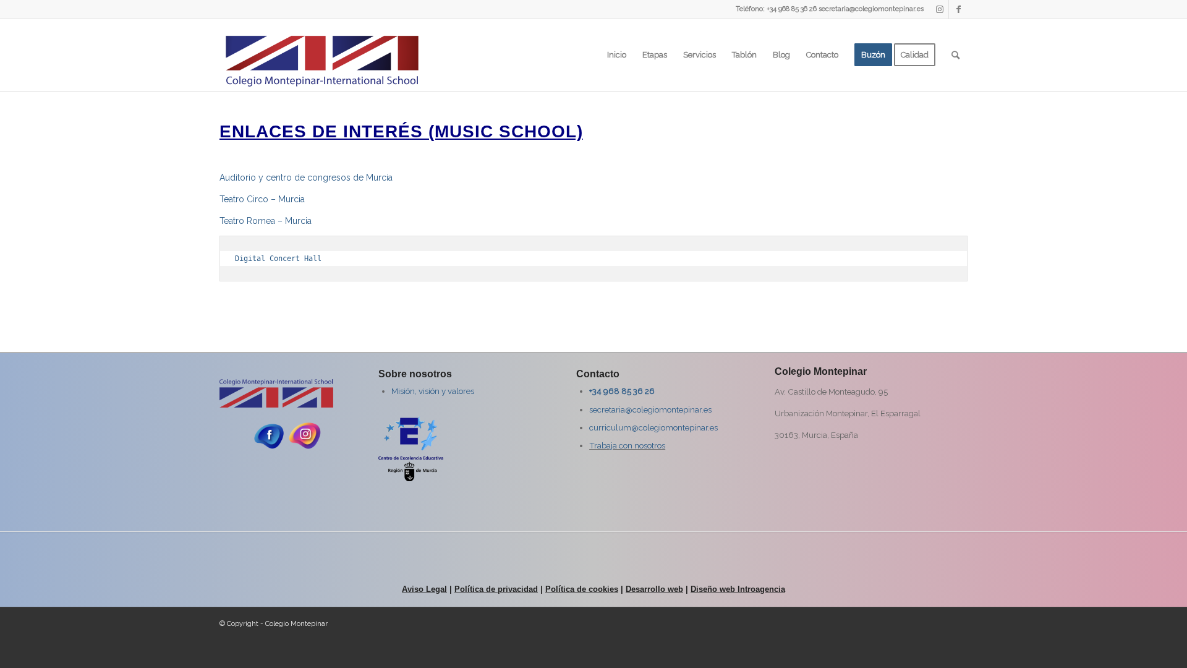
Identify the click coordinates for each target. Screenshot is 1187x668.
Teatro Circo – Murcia (262, 199)
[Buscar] (955, 55)
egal (439, 589)
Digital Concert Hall (278, 258)
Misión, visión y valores (432, 391)
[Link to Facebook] (958, 9)
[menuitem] (616, 55)
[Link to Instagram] (939, 9)
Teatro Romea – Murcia (265, 221)
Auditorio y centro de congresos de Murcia (306, 177)
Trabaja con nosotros (627, 445)
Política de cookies (581, 589)
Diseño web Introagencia (738, 589)
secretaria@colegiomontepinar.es (650, 409)
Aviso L (416, 589)
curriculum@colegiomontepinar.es (653, 427)
